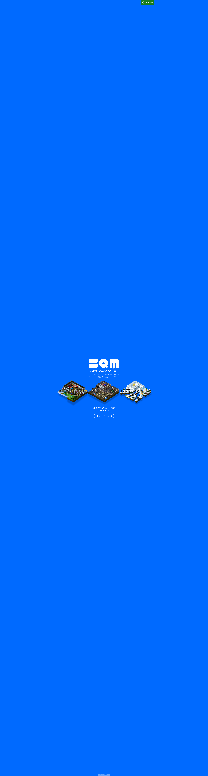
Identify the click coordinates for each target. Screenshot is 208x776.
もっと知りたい (104, 774)
